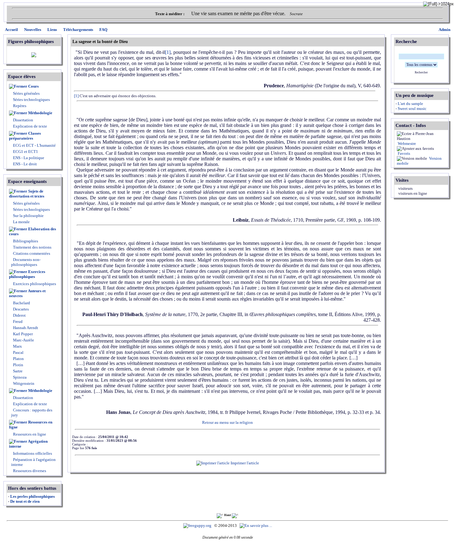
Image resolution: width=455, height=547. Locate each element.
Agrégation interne (28, 444)
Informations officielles (32, 453)
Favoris (403, 153)
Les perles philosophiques (32, 496)
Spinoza (19, 377)
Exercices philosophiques (27, 274)
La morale (21, 221)
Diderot (19, 315)
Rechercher (421, 72)
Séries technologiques (31, 99)
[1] (76, 95)
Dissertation (23, 120)
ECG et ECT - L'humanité (34, 145)
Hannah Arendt (25, 327)
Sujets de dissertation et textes (26, 193)
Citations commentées (31, 253)
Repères (19, 105)
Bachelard (21, 303)
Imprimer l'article (244, 463)
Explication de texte (30, 126)
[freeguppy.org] (197, 525)
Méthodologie (40, 113)
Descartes (20, 309)
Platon (18, 358)
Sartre (17, 371)
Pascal (18, 352)
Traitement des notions (32, 247)
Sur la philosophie (28, 215)
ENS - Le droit (24, 164)
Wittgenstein (23, 383)
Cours (33, 86)
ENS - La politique (28, 157)
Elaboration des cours (32, 231)
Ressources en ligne (30, 424)
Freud (17, 321)
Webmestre (406, 143)
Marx (17, 346)
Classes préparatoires (25, 136)
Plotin (17, 364)
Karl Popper (22, 334)
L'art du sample (410, 103)
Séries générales (26, 93)
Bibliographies (25, 241)
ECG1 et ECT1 (25, 151)
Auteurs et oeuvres (27, 293)
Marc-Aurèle (23, 340)
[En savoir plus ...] (256, 525)
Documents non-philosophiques (26, 262)
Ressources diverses (29, 470)
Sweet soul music (412, 108)
